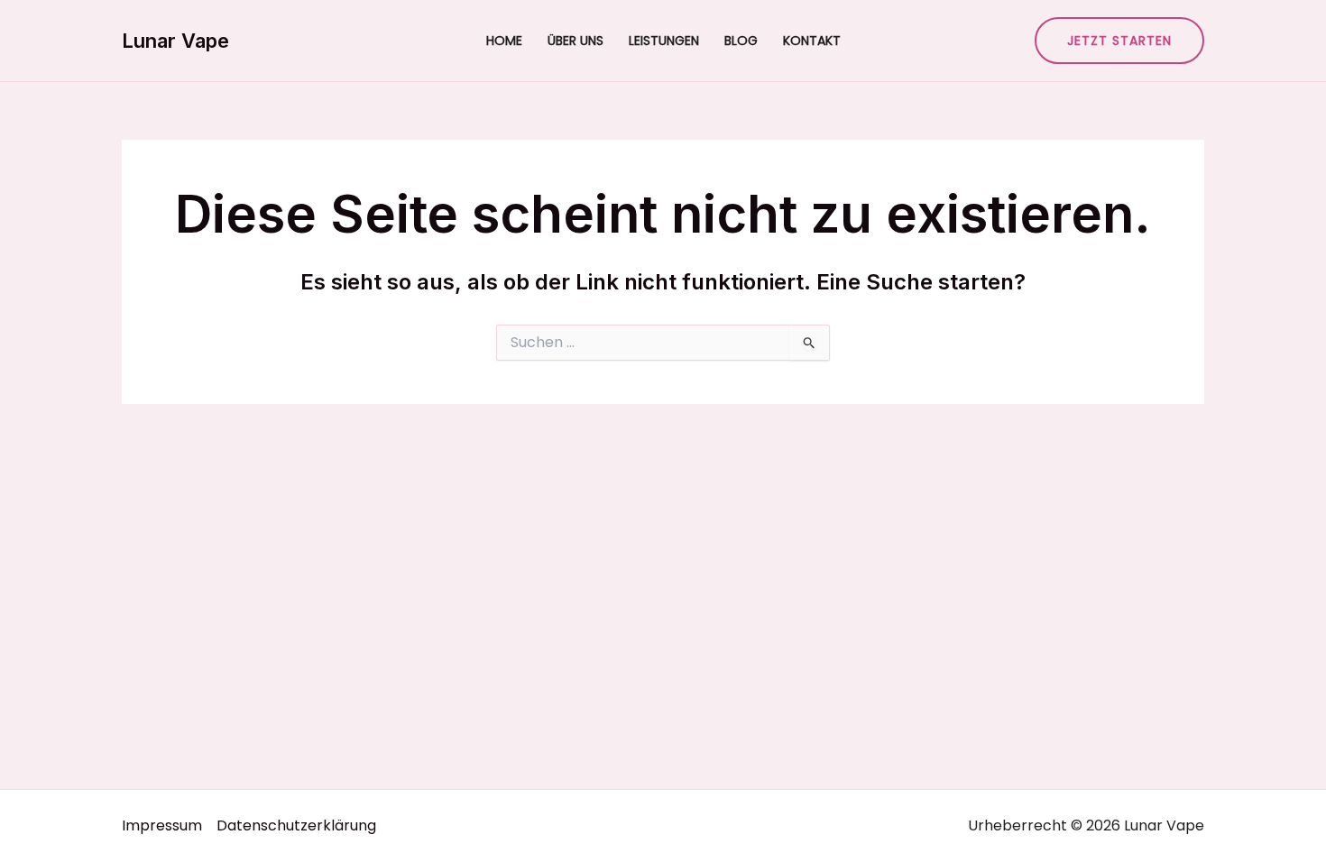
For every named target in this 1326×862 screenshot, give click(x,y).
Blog (741, 41)
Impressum (162, 825)
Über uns (575, 41)
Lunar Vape (175, 40)
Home (504, 41)
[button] (1119, 40)
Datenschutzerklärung (296, 825)
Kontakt (812, 41)
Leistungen (664, 41)
